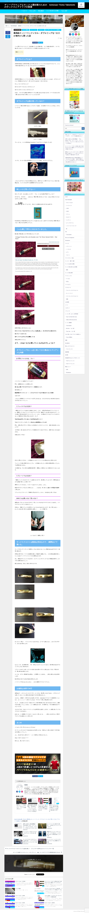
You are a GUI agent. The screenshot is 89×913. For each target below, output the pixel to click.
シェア (8, 33)
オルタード (68, 217)
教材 (67, 269)
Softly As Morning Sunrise (71, 319)
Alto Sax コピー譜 (70, 328)
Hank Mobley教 (18, 29)
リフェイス (67, 310)
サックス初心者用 (69, 272)
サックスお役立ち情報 (69, 263)
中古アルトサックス (70, 360)
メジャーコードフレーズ (71, 225)
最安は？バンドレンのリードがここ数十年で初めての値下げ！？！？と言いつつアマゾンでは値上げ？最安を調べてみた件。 (74, 153)
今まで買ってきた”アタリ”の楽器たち (53, 29)
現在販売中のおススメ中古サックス (72, 357)
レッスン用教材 (68, 322)
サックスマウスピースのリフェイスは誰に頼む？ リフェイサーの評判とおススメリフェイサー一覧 (30, 848)
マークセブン (68, 284)
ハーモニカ (68, 249)
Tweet (8, 37)
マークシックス (68, 275)
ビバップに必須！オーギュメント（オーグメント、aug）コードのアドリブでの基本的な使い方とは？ (37, 852)
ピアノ (67, 252)
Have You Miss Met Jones (71, 316)
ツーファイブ (69, 205)
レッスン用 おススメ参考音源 (71, 313)
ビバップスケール (69, 222)
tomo (61, 38)
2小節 (67, 211)
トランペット (69, 246)
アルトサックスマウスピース (72, 290)
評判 (67, 369)
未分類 (66, 354)
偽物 (67, 299)
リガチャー (67, 307)
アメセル (68, 278)
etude (66, 196)
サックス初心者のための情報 (53, 10)
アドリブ (67, 243)
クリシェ (68, 214)
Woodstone (67, 240)
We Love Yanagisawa (69, 237)
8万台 (67, 281)
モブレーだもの (69, 202)
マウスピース (41, 29)
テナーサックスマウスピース (72, 296)
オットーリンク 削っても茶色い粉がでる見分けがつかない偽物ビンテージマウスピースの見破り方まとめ (74, 147)
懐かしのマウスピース (69, 346)
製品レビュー (68, 366)
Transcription (69, 234)
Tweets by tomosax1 (69, 125)
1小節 (67, 208)
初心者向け (67, 343)
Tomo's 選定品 (25, 29)
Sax (66, 231)
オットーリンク (33, 29)
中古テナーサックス (70, 363)
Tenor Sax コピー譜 (70, 331)
